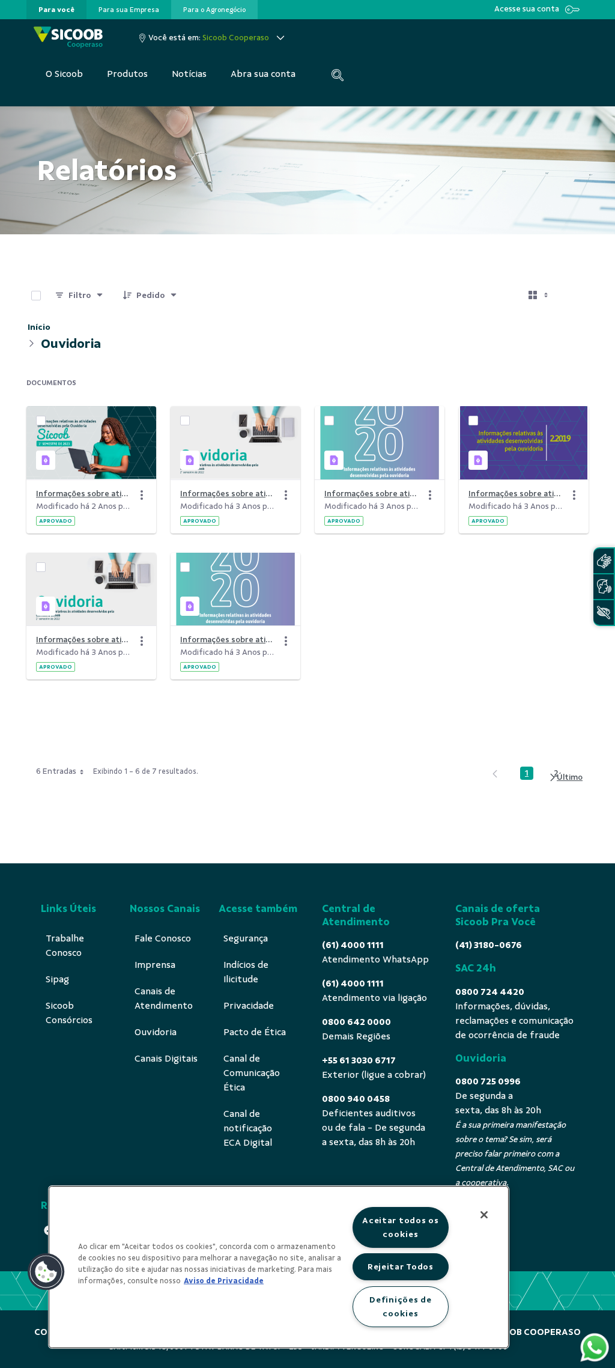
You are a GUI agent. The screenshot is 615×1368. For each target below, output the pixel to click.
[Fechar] (484, 1215)
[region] (278, 1267)
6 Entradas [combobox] (56, 771)
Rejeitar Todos (401, 1266)
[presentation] (56, 9)
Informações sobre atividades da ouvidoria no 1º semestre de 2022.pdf (84, 639)
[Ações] (141, 495)
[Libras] (603, 561)
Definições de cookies (400, 1306)
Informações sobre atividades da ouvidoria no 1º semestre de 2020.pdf (228, 639)
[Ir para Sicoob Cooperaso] (68, 37)
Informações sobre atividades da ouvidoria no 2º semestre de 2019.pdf (516, 493)
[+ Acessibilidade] (603, 612)
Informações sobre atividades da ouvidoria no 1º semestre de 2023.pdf (84, 493)
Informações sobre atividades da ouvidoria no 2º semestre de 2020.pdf (372, 493)
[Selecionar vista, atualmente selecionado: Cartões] (539, 295)
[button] (46, 1272)
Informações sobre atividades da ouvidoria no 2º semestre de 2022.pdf (228, 493)
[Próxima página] (565, 777)
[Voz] (603, 586)
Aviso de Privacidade (224, 1281)
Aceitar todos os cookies (400, 1227)
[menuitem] (56, 9)
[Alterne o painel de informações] (574, 295)
